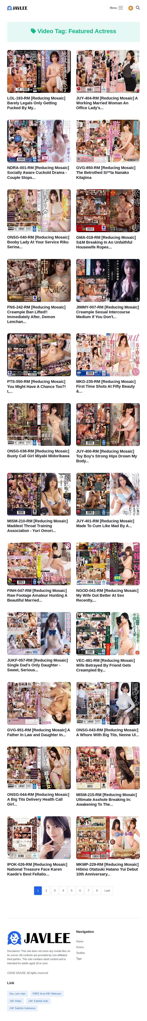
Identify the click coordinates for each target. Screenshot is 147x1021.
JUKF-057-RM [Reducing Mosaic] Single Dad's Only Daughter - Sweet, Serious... (37, 665)
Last (107, 890)
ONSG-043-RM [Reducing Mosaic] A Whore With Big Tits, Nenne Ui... (107, 732)
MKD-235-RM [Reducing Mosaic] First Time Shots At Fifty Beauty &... (106, 386)
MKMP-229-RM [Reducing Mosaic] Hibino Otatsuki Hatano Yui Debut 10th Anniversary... (107, 869)
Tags (79, 958)
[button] (137, 8)
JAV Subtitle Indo (38, 1001)
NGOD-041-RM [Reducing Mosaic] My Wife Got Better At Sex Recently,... (107, 595)
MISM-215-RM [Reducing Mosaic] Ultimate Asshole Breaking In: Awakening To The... (106, 799)
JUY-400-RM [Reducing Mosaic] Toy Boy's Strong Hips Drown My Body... (106, 456)
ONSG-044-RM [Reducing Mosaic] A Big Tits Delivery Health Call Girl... (38, 799)
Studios (80, 952)
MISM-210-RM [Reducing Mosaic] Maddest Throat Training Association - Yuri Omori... (37, 526)
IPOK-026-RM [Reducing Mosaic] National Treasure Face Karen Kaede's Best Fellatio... (37, 869)
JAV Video (15, 1001)
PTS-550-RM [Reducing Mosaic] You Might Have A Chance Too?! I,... (36, 386)
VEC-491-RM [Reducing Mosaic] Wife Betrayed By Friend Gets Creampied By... (105, 665)
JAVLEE (20, 972)
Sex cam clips (18, 993)
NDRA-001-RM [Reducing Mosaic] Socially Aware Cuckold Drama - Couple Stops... (38, 172)
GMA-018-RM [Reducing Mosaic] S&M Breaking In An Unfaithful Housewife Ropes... (106, 242)
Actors (80, 947)
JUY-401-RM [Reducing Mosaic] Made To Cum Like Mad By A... (105, 523)
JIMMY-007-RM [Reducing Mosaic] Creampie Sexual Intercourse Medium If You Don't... (107, 312)
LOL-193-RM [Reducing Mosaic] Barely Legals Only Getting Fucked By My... (36, 103)
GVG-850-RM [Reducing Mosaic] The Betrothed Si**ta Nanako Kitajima (105, 172)
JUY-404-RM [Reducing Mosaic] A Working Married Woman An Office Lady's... (107, 103)
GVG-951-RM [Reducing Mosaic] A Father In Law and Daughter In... (38, 732)
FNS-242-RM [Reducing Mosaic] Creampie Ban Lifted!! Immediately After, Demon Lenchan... (36, 314)
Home (79, 941)
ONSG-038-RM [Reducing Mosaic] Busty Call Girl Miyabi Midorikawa (38, 453)
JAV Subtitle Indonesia (22, 1008)
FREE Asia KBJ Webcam (47, 993)
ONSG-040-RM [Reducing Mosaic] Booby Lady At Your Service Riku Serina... (38, 242)
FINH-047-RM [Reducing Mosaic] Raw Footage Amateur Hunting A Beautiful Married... (37, 595)
